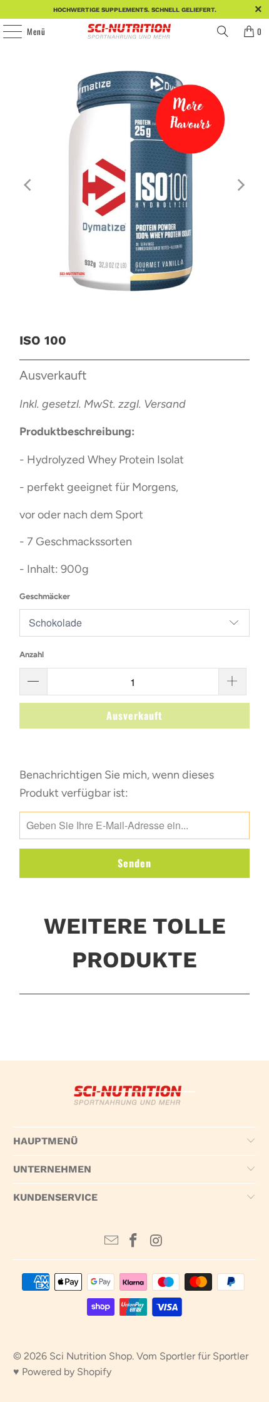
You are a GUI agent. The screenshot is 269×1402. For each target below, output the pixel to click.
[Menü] (5, 31)
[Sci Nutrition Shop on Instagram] (156, 1241)
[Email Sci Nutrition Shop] (111, 1241)
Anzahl (31, 654)
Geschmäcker (44, 596)
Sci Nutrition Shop (90, 1356)
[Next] (240, 185)
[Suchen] (223, 31)
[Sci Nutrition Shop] (135, 31)
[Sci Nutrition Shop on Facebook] (133, 1241)
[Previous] (29, 185)
